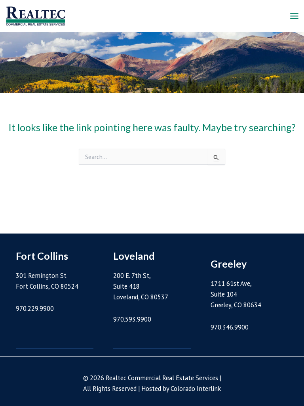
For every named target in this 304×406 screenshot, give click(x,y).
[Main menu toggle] (294, 16)
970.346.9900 (230, 327)
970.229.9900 (35, 308)
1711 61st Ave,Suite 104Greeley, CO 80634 (236, 294)
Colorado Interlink (196, 388)
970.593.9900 (132, 319)
